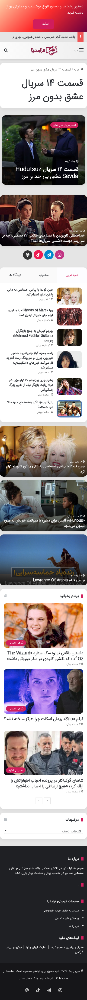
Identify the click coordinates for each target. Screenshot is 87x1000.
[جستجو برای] (5, 52)
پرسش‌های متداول (67, 918)
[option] (43, 220)
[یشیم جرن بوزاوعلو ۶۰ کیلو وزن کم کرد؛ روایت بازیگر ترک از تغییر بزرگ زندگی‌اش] (69, 386)
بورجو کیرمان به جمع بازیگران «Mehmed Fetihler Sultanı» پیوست (33, 336)
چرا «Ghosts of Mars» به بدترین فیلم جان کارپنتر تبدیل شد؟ (30, 313)
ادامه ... (43, 24)
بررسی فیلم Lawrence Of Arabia (59, 580)
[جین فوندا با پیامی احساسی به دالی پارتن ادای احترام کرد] (69, 296)
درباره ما (74, 926)
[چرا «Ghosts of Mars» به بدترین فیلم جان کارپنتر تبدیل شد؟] (69, 316)
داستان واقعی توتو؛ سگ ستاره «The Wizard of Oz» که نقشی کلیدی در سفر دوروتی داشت (45, 656)
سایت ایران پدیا (36, 947)
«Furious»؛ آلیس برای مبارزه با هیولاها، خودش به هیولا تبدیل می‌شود (44, 523)
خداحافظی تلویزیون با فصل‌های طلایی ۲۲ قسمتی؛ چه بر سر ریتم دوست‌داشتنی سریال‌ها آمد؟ (44, 238)
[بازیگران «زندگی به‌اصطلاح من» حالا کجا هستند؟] (69, 408)
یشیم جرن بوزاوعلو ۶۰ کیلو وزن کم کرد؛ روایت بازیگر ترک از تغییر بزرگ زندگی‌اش (31, 385)
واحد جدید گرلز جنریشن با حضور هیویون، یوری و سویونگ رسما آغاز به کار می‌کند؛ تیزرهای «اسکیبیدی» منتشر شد (29, 360)
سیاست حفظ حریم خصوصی (60, 911)
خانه (77, 70)
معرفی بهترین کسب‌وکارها (67, 947)
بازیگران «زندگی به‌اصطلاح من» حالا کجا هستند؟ (30, 405)
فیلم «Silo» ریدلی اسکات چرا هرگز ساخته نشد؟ (43, 719)
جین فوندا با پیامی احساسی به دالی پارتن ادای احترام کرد (30, 292)
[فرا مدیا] (43, 50)
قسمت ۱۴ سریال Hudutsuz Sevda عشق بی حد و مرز (47, 173)
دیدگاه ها (15, 275)
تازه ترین (72, 275)
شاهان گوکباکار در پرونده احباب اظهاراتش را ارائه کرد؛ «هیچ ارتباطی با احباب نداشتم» (47, 783)
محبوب (43, 275)
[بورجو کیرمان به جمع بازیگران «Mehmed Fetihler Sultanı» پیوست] (69, 337)
